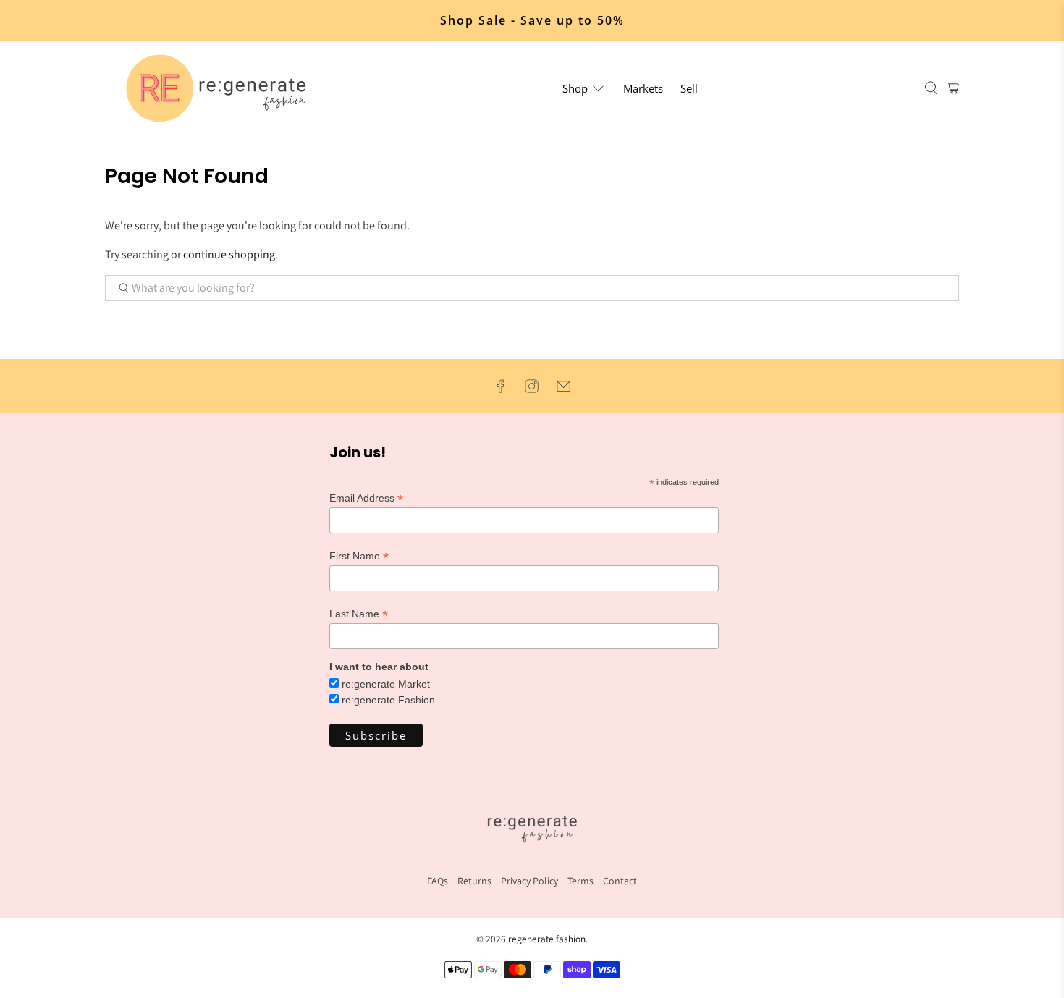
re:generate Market (386, 684)
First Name (359, 556)
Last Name (358, 614)
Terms (580, 880)
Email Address (366, 498)
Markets (643, 88)
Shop (575, 88)
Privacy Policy (529, 880)
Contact (620, 880)
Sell (689, 88)
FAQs (437, 880)
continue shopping (229, 254)
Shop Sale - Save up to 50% (532, 20)
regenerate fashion (547, 938)
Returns (474, 880)
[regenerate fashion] (222, 88)
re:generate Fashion (388, 700)
